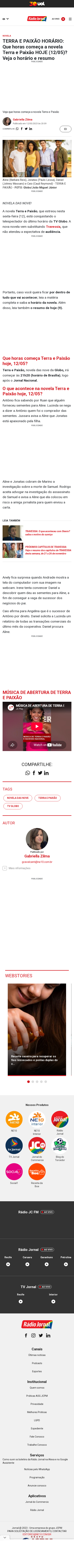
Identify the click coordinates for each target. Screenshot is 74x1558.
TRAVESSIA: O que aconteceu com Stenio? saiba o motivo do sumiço (47, 533)
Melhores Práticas (37, 1412)
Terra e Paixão (47, 798)
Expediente (37, 1428)
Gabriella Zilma (22, 119)
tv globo (13, 806)
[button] (28, 1081)
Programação (37, 1477)
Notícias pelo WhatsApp (37, 1469)
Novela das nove (18, 798)
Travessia (53, 227)
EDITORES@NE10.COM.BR (37, 1534)
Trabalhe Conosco (37, 1444)
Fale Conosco (37, 1436)
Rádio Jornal (37, 1510)
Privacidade (37, 1404)
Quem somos (37, 1387)
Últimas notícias (37, 1355)
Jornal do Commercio (37, 1502)
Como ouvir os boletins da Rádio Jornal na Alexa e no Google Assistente (35, 1461)
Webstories (18, 975)
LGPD (37, 1420)
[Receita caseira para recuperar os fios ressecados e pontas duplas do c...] (37, 1030)
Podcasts (37, 1363)
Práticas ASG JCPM (37, 1396)
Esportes (37, 1371)
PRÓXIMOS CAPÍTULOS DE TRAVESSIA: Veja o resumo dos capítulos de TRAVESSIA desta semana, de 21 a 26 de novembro (48, 550)
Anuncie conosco (37, 1485)
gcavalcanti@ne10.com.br (37, 862)
